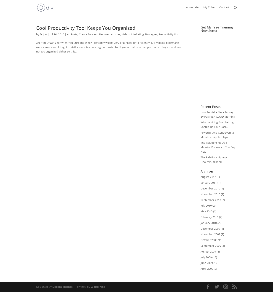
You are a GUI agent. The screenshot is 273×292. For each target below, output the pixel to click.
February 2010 (209, 217)
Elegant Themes (62, 286)
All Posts (72, 34)
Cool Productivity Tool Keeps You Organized (85, 28)
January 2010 (209, 223)
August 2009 (208, 251)
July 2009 (206, 257)
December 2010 (210, 188)
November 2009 (210, 234)
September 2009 (211, 246)
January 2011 (209, 182)
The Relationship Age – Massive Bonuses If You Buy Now (218, 147)
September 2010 (211, 200)
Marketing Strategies (144, 34)
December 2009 (210, 228)
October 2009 (209, 240)
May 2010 (206, 211)
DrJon (43, 34)
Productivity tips (169, 34)
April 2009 (207, 268)
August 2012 (208, 177)
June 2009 (207, 263)
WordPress (98, 286)
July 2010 (206, 205)
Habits (126, 34)
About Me (192, 7)
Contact (224, 7)
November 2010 (210, 194)
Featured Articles (109, 34)
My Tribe (208, 7)
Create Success (88, 34)
